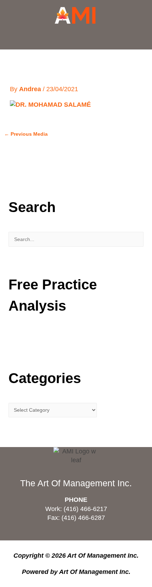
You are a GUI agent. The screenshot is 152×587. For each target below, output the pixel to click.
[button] (76, 38)
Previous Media (26, 134)
